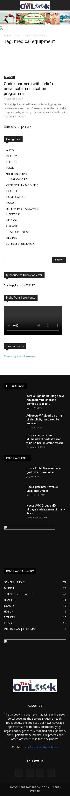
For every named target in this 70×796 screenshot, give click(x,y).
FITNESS (11, 162)
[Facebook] (19, 773)
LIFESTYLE (13, 214)
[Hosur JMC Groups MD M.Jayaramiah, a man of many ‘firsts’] (13, 510)
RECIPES (11, 237)
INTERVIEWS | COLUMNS (22, 208)
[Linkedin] (40, 773)
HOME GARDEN (16, 197)
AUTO (10, 150)
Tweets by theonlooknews (20, 356)
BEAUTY (11, 156)
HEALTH (11, 191)
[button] (64, 5)
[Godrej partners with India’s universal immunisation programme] (35, 63)
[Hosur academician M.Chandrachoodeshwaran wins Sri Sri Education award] (13, 440)
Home (7, 35)
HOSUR (11, 202)
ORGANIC (12, 226)
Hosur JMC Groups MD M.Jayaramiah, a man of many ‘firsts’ (45, 509)
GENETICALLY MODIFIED (22, 185)
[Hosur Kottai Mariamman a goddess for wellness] (13, 473)
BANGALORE (18, 179)
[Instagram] (30, 773)
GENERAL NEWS (16, 173)
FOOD (10, 168)
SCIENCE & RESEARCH (20, 243)
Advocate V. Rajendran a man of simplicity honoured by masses (44, 419)
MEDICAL (9, 77)
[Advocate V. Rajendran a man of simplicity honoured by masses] (13, 420)
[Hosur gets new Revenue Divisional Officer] (13, 492)
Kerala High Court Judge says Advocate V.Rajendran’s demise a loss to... (45, 399)
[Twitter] (51, 773)
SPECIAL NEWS (20, 232)
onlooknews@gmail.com (42, 747)
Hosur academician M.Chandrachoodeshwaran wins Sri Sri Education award (44, 439)
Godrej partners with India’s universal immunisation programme (28, 88)
